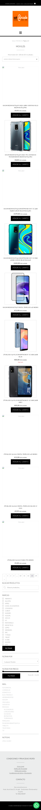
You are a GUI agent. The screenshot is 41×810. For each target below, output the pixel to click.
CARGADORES (9, 712)
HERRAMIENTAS (7, 697)
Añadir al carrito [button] (21, 115)
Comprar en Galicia (27, 805)
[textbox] (20, 662)
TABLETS (5, 726)
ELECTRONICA (7, 695)
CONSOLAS (6, 690)
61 (24, 576)
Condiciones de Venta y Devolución (20, 773)
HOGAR (5, 700)
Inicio (13, 41)
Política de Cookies (20, 771)
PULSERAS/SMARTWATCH (11, 723)
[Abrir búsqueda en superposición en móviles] (20, 587)
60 (20, 576)
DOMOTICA (6, 692)
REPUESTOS (8, 716)
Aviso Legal (20, 766)
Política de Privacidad (20, 768)
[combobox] (20, 661)
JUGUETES (6, 704)
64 (36, 576)
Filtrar (8, 648)
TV (3, 730)
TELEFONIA (6, 728)
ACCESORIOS (8, 709)
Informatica (6, 702)
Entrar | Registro (10, 3)
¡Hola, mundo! (6, 741)
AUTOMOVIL (6, 687)
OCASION (7, 714)
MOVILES (19, 41)
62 (28, 576)
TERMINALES (8, 718)
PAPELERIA (6, 721)
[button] (36, 805)
